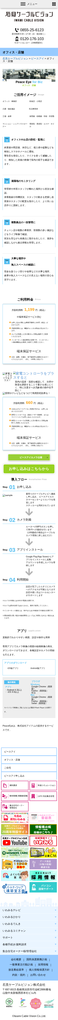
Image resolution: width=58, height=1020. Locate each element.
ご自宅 (7, 767)
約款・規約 (18, 975)
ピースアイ (9, 751)
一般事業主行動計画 (21, 964)
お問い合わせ (38, 975)
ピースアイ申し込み (14, 775)
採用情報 (43, 964)
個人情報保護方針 (39, 969)
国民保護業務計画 (36, 959)
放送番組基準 (16, 969)
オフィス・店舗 (12, 759)
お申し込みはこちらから (29, 469)
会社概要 (16, 959)
